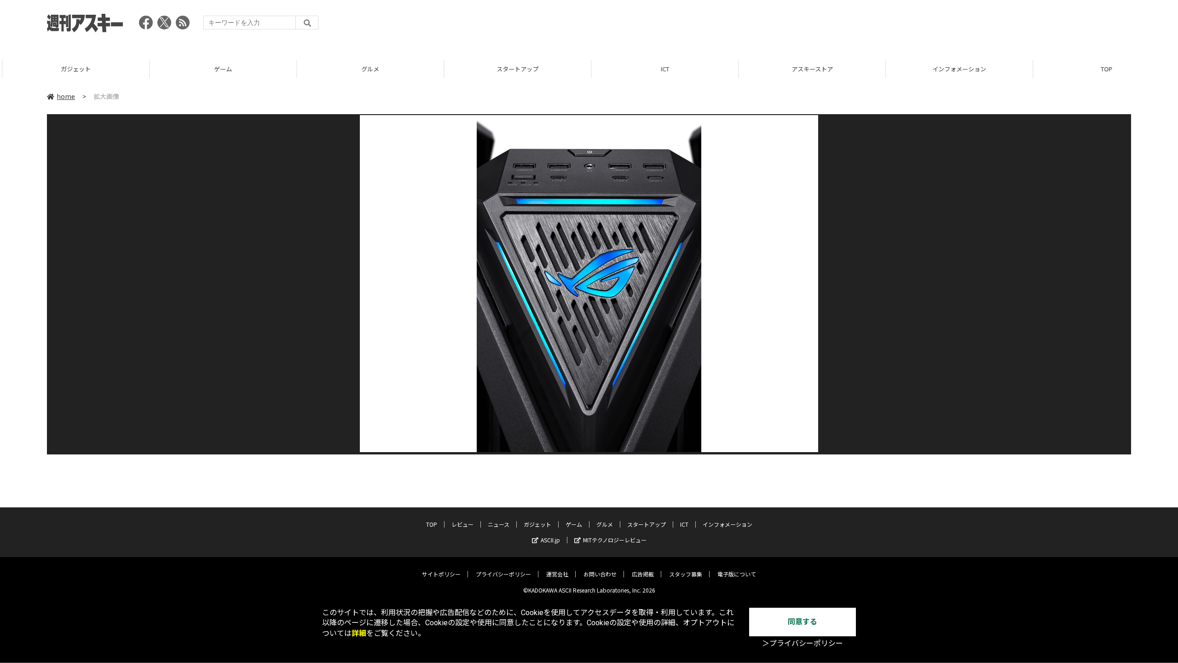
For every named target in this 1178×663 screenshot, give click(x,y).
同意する (802, 621)
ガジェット (73, 68)
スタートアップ (515, 68)
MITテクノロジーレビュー (615, 540)
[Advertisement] (963, 25)
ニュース (498, 524)
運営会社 (557, 574)
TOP (1104, 68)
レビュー (462, 524)
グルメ (368, 68)
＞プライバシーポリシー (802, 643)
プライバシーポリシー (503, 574)
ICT (662, 68)
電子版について (736, 574)
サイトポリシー (441, 574)
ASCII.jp (550, 540)
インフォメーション (957, 68)
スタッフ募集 (685, 574)
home (66, 96)
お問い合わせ (600, 574)
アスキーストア (810, 68)
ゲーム (221, 68)
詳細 (359, 633)
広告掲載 (643, 574)
